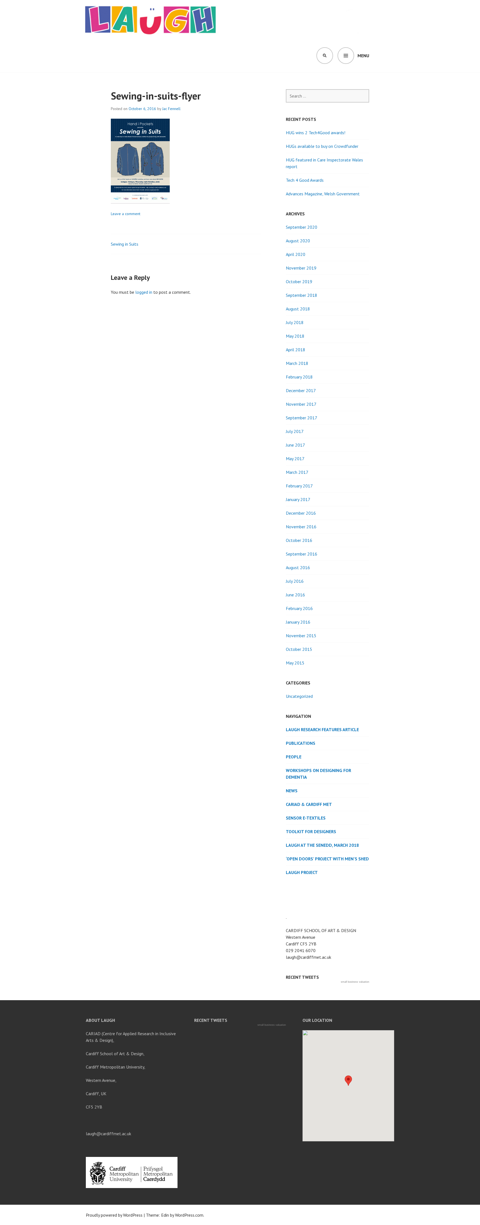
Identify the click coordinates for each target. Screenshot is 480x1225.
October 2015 (299, 649)
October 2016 (299, 540)
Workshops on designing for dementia (318, 774)
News (292, 790)
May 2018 (295, 336)
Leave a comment (125, 213)
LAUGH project (302, 872)
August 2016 (298, 567)
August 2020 (298, 240)
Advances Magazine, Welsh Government (323, 193)
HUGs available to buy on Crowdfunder (322, 146)
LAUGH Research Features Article (322, 729)
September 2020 (301, 227)
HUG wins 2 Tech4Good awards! (315, 132)
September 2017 (301, 417)
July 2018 (295, 322)
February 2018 (299, 377)
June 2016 (295, 594)
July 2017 (295, 431)
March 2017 (297, 472)
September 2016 (301, 554)
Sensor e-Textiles (306, 818)
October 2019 (299, 281)
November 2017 (301, 404)
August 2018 (298, 309)
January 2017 (298, 499)
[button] (348, 1080)
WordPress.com (189, 1215)
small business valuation (355, 981)
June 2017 (295, 445)
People (293, 757)
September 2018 (301, 295)
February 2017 (299, 486)
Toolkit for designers (311, 831)
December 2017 (301, 390)
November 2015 (301, 635)
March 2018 (297, 363)
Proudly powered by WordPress (114, 1215)
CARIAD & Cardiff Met (309, 804)
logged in (143, 292)
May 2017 (295, 458)
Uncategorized (299, 696)
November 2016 (301, 526)
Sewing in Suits (124, 244)
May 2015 (295, 663)
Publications (300, 743)
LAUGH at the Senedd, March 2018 (322, 845)
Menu (363, 55)
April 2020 (295, 254)
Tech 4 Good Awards (305, 180)
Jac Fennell (171, 108)
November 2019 (301, 268)
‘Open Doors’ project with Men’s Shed (327, 859)
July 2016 (295, 581)
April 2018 (295, 349)
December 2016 (301, 513)
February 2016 (299, 608)
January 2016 (298, 622)
